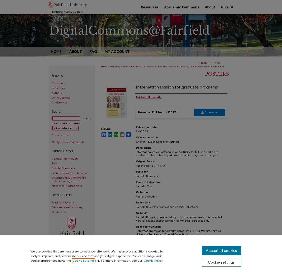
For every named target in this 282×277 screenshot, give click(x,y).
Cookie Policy (153, 260)
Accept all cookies (221, 250)
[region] (141, 256)
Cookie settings (84, 260)
